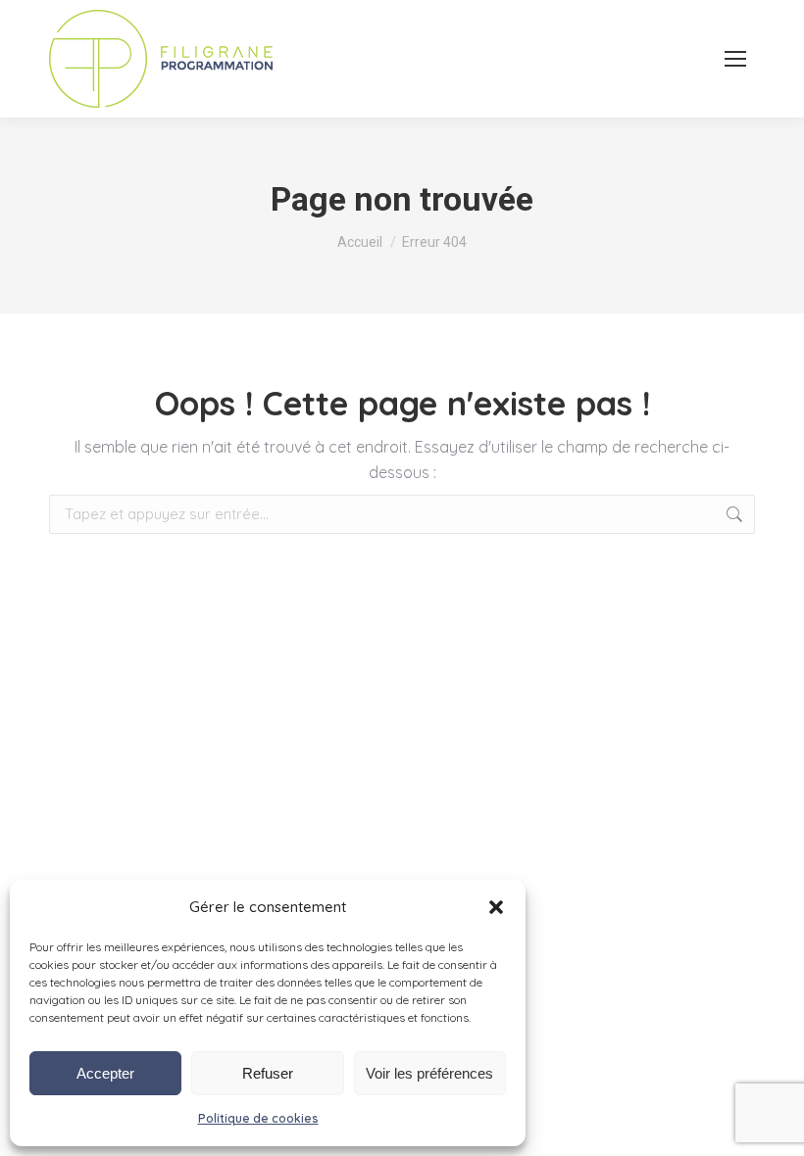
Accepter (105, 1073)
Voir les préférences (429, 1073)
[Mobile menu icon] (735, 58)
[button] (496, 907)
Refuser (267, 1073)
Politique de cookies (258, 1118)
